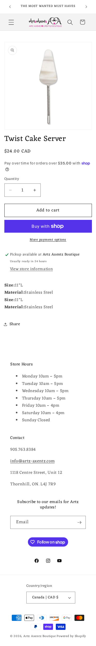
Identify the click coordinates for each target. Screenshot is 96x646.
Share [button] (14, 324)
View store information (31, 269)
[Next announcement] (86, 7)
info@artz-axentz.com (32, 461)
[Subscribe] (79, 522)
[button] (11, 22)
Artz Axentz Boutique (39, 636)
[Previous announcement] (10, 7)
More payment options (48, 239)
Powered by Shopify (71, 636)
